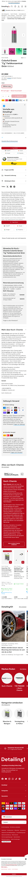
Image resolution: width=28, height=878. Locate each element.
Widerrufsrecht (15, 834)
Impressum (4, 830)
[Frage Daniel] (15, 6)
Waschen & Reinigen (7, 722)
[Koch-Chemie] (14, 474)
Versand (9, 78)
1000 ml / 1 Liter (5, 582)
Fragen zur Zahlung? (19, 424)
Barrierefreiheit (17, 837)
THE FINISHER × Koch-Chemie (19, 688)
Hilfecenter (16, 830)
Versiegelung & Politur (19, 722)
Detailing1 (7, 827)
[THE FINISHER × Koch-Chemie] (19, 678)
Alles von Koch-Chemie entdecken (14, 544)
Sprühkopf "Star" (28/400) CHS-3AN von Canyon (18, 569)
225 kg (3, 585)
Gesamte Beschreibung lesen (10, 141)
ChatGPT (8, 150)
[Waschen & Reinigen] (7, 713)
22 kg (8, 583)
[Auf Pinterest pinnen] (14, 186)
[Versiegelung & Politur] (19, 713)
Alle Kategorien (6, 705)
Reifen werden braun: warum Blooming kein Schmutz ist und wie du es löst (13, 650)
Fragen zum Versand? (16, 452)
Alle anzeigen (5, 467)
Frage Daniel (15, 148)
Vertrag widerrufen (6, 841)
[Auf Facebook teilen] (11, 186)
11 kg (5, 583)
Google (8, 153)
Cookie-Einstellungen (15, 839)
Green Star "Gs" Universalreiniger (6, 569)
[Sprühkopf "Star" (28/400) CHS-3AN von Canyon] (19, 557)
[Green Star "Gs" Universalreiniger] (7, 557)
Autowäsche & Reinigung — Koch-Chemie (14, 14)
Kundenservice (10, 830)
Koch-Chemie (5, 57)
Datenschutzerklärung (6, 834)
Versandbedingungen (20, 832)
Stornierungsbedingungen (7, 837)
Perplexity (21, 153)
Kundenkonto (23, 830)
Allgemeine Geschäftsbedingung (8, 832)
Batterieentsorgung (6, 839)
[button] (22, 6)
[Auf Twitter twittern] (7, 186)
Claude (21, 150)
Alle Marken (23, 669)
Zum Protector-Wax (15, 2)
